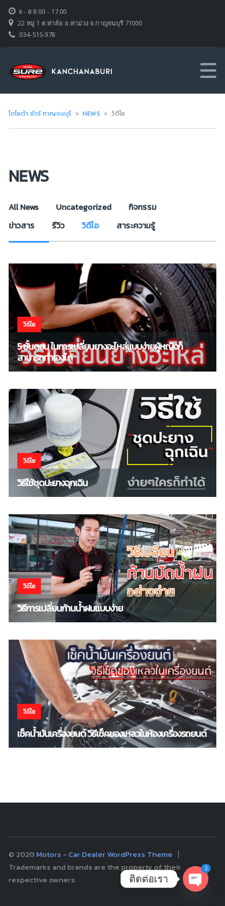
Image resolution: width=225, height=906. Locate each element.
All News (24, 207)
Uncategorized (83, 207)
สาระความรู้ (136, 226)
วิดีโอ (90, 226)
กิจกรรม (142, 207)
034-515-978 (37, 34)
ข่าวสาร (22, 226)
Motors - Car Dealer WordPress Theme (104, 854)
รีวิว (58, 226)
